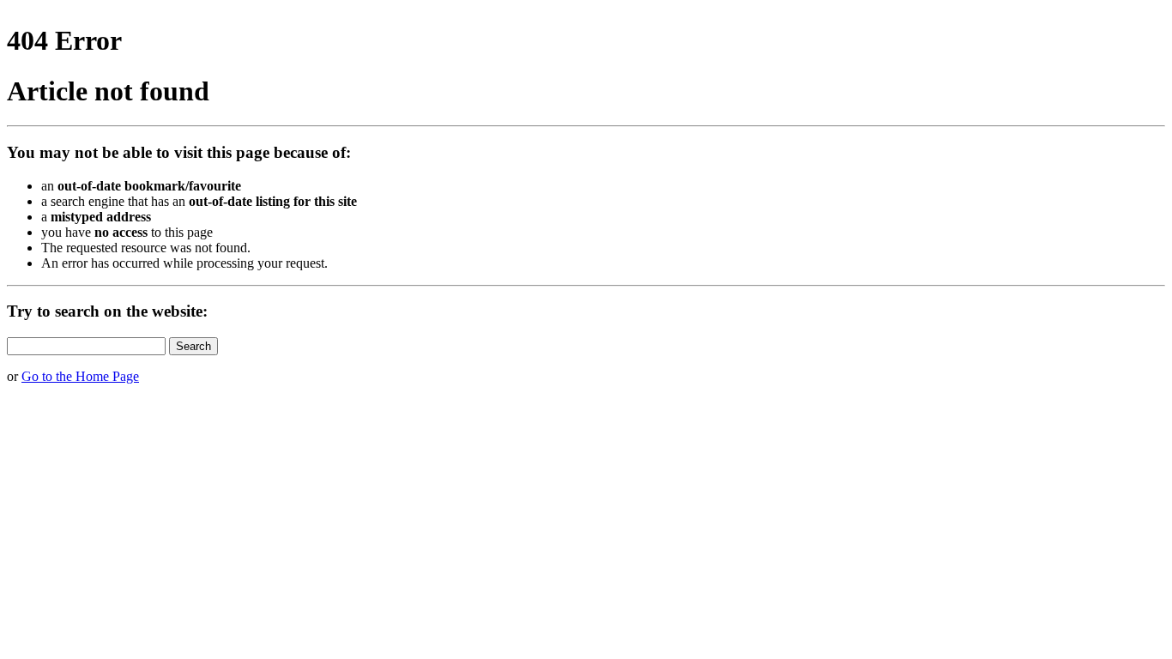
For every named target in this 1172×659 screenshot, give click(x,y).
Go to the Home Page (80, 376)
